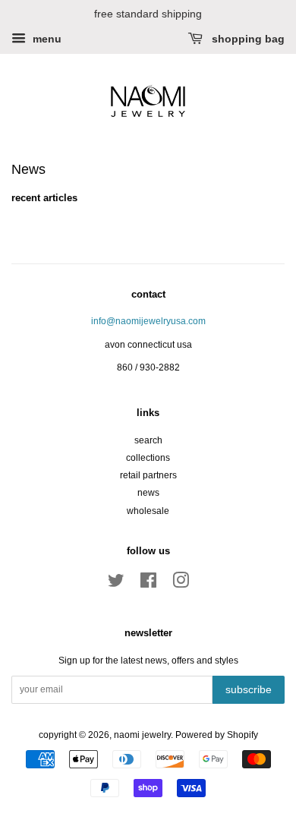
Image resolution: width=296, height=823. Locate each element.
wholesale (148, 511)
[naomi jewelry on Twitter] (116, 584)
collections (148, 457)
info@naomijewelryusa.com (148, 321)
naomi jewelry (142, 735)
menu (45, 39)
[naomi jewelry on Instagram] (180, 584)
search (148, 440)
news (148, 492)
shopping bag (247, 39)
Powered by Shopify (216, 735)
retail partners (148, 475)
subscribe (248, 689)
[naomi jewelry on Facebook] (148, 584)
